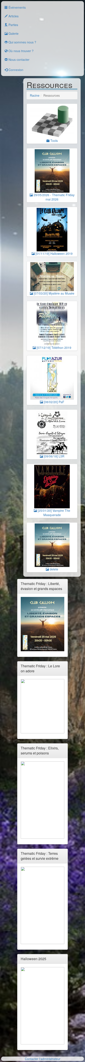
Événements (17, 7)
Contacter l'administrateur (42, 1059)
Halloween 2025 (33, 958)
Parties (13, 25)
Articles (13, 16)
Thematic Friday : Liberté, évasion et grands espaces (41, 586)
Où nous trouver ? (21, 51)
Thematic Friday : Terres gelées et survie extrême (39, 856)
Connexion (15, 70)
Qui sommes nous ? (22, 42)
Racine (34, 95)
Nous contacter (18, 59)
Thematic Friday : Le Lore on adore (40, 668)
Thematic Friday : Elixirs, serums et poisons (40, 750)
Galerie (13, 33)
